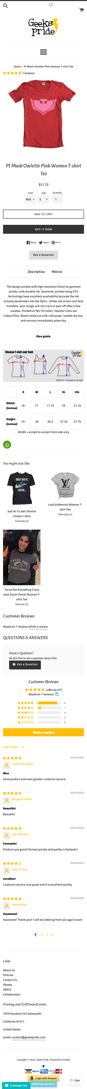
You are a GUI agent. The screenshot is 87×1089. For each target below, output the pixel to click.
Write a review (38, 626)
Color (30, 193)
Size (44, 193)
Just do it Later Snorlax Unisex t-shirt (21, 513)
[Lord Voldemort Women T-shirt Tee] (65, 485)
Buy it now (43, 229)
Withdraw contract (43, 1084)
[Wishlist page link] (51, 5)
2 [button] (41, 934)
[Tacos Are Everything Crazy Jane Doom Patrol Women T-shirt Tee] (21, 557)
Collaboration (11, 994)
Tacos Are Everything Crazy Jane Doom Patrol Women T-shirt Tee (21, 594)
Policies (57, 272)
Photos (7, 984)
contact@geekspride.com (29, 1037)
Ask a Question (43, 255)
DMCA (7, 989)
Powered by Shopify (60, 1060)
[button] (12, 73)
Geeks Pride (42, 1060)
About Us (9, 970)
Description (36, 272)
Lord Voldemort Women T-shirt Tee (65, 507)
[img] (12, 758)
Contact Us (10, 979)
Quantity (57, 193)
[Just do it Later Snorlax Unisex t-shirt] (21, 488)
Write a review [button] (43, 732)
